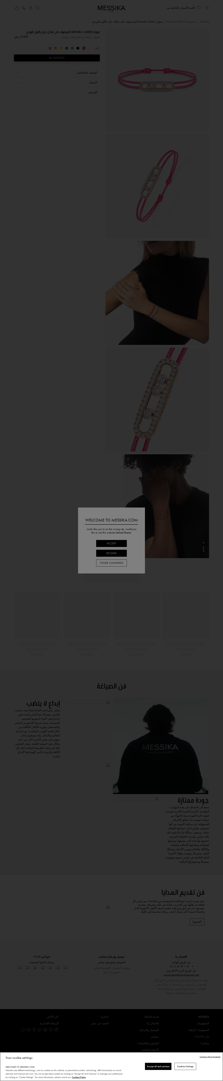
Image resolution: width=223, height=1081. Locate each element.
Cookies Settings (185, 1066)
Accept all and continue (158, 1066)
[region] (111, 1066)
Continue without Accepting (210, 1057)
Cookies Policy (79, 1077)
